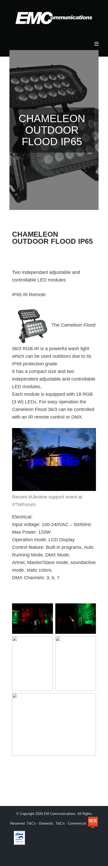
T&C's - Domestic (40, 823)
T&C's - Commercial (71, 823)
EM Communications (59, 814)
